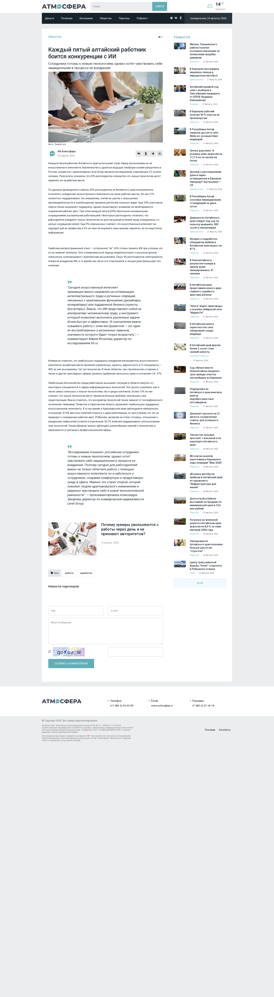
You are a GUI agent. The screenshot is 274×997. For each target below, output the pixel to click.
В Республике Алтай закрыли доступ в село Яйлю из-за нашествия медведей (204, 134)
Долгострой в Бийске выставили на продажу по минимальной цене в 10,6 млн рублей (206, 503)
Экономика (86, 18)
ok (180, 18)
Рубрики (142, 18)
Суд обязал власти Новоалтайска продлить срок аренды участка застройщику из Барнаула (206, 372)
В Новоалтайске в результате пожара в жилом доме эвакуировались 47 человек (202, 267)
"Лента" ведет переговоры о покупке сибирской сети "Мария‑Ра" (206, 309)
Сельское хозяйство (199, 356)
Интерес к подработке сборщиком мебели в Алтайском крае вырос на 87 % (206, 243)
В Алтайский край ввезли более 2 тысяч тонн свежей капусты (205, 348)
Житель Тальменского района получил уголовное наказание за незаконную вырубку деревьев (205, 51)
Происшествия (196, 80)
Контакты (225, 729)
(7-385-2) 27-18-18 (203, 705)
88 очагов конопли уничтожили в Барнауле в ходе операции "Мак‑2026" (206, 459)
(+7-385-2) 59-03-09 (121, 705)
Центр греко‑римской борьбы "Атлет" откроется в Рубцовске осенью (206, 566)
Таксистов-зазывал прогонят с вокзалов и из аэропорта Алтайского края (205, 439)
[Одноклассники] (146, 153)
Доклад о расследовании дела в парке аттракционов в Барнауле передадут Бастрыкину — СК (205, 178)
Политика (66, 18)
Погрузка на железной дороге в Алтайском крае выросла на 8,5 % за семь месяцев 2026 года (205, 524)
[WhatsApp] (160, 153)
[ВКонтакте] (139, 153)
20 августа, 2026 (210, 449)
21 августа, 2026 (210, 62)
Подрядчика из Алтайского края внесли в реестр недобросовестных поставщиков (206, 395)
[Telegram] (153, 153)
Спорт (192, 573)
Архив (200, 583)
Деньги (49, 18)
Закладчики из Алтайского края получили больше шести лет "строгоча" (206, 546)
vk (175, 18)
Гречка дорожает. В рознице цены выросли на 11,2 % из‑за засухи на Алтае (206, 155)
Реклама (210, 729)
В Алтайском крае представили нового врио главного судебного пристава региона (206, 289)
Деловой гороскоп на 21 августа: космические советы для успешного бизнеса (205, 418)
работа (69, 573)
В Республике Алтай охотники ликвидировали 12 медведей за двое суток (205, 201)
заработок (86, 573)
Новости (182, 37)
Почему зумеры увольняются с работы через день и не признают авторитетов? (130, 529)
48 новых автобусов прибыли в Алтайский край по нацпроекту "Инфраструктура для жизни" (206, 480)
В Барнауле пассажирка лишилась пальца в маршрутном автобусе (204, 72)
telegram (171, 18)
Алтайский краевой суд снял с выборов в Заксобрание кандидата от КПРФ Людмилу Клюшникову (205, 93)
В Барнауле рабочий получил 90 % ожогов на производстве (204, 115)
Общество (106, 18)
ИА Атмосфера (64, 6)
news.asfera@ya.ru (162, 705)
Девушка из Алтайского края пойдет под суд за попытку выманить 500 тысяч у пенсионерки (204, 222)
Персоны (124, 18)
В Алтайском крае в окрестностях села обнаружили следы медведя (202, 328)
